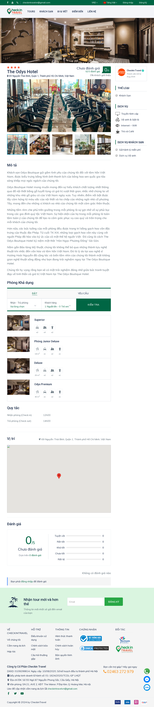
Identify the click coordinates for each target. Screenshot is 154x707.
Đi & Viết (62, 11)
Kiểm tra (93, 304)
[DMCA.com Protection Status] (94, 647)
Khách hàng (51, 302)
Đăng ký (113, 601)
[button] (103, 125)
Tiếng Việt (111, 2)
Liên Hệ (92, 11)
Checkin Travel (134, 70)
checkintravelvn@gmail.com (36, 2)
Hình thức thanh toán (63, 638)
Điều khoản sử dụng (38, 638)
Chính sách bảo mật (39, 647)
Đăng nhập (128, 2)
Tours (31, 11)
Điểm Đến (77, 11)
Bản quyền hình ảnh (63, 657)
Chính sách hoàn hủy (64, 647)
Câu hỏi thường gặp (39, 657)
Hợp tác (11, 651)
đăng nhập (27, 581)
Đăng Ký (143, 2)
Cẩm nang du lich (16, 645)
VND (94, 2)
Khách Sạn (46, 11)
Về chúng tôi (13, 639)
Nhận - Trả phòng (19, 302)
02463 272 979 (120, 671)
